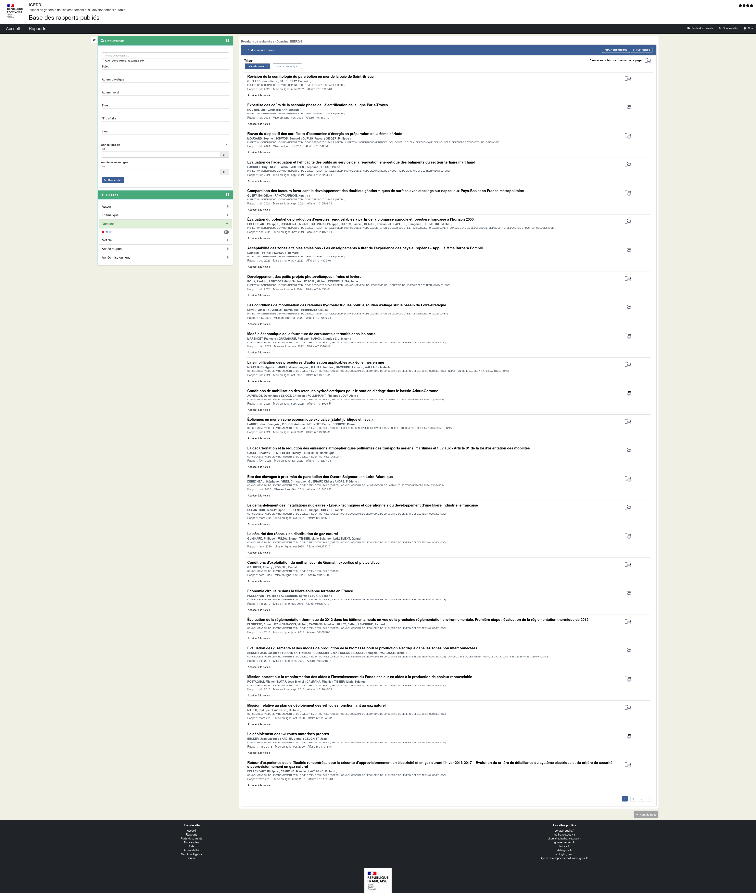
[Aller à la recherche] (748, 5)
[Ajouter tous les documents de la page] (647, 60)
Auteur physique (113, 79)
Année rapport (112, 249)
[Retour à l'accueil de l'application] (378, 880)
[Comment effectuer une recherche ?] (227, 40)
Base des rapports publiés (64, 17)
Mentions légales (191, 854)
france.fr (564, 846)
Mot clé (107, 240)
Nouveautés (191, 842)
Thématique (110, 215)
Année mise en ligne (116, 257)
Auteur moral (110, 92)
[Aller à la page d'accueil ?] (751, 5)
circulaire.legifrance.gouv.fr (564, 838)
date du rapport (257, 66)
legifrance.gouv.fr (564, 834)
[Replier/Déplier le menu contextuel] (94, 40)
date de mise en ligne (287, 66)
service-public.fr (564, 830)
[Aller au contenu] (744, 5)
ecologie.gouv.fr (564, 854)
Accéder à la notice (259, 95)
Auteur (106, 206)
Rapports (191, 834)
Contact (191, 858)
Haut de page (648, 814)
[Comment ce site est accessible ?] (741, 5)
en (103, 149)
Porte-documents (191, 838)
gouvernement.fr (564, 842)
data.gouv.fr (564, 850)
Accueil (191, 830)
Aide (191, 846)
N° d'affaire (109, 118)
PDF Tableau (642, 49)
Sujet (105, 66)
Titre (105, 105)
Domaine (108, 224)
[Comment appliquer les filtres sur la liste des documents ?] (227, 194)
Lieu (105, 131)
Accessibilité (191, 850)
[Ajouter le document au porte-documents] (627, 79)
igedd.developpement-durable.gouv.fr (564, 858)
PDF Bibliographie (617, 49)
